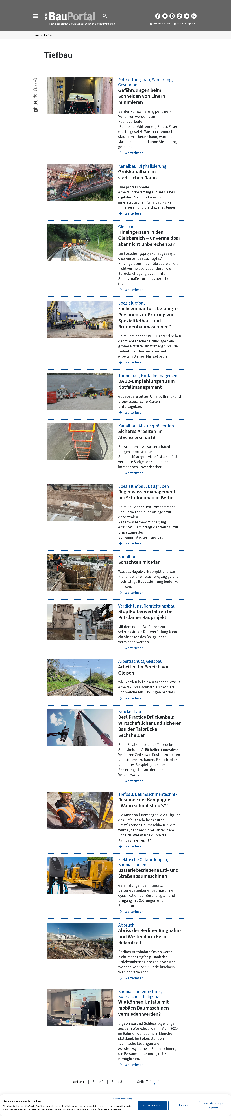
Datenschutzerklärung (121, 1098)
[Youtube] (165, 16)
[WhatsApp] (194, 16)
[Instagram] (172, 16)
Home (35, 35)
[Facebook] (157, 16)
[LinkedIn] (186, 16)
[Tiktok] (179, 16)
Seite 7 (142, 1081)
